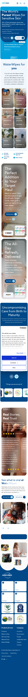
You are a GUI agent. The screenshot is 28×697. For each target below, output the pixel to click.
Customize (13, 362)
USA (4, 659)
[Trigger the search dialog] (20, 3)
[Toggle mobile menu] (24, 3)
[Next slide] (16, 376)
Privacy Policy (4, 653)
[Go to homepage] (5, 3)
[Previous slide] (12, 376)
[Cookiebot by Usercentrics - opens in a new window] (20, 328)
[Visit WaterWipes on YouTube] (14, 513)
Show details (20, 353)
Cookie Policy (13, 653)
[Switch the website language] (17, 3)
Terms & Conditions (6, 656)
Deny (14, 367)
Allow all (14, 357)
